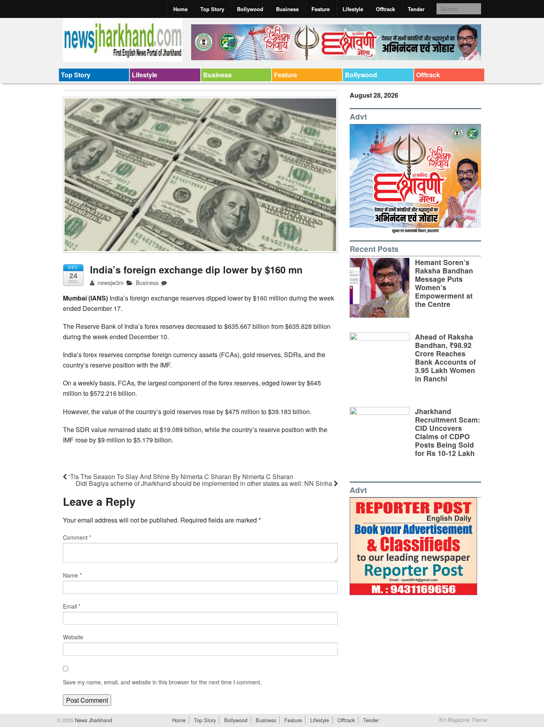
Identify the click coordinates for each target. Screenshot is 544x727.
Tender (416, 9)
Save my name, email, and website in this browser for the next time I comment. (162, 682)
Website (73, 637)
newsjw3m (110, 283)
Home (180, 9)
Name (72, 575)
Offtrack (385, 9)
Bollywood (250, 9)
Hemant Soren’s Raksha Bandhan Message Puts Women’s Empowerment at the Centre (444, 283)
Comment (77, 537)
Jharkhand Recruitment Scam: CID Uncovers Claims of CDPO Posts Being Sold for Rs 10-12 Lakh (447, 432)
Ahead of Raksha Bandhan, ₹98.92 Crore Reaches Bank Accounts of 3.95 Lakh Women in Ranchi (445, 358)
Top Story (212, 9)
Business (287, 9)
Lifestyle (352, 9)
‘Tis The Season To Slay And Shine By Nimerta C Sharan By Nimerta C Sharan (180, 476)
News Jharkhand (92, 720)
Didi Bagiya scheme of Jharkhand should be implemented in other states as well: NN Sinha (205, 483)
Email (71, 606)
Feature (320, 9)
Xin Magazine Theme (462, 719)
